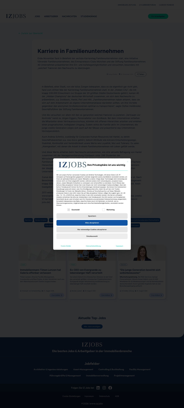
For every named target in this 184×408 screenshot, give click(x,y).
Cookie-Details (66, 246)
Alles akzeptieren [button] (92, 223)
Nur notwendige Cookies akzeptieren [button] (92, 229)
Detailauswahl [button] (92, 236)
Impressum (119, 246)
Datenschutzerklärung (93, 246)
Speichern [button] (92, 216)
